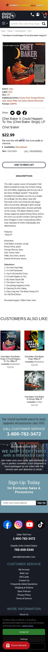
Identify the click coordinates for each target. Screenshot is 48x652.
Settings (24, 639)
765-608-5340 (24, 549)
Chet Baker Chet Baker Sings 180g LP (34, 358)
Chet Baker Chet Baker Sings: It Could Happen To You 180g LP (10, 359)
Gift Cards (24, 577)
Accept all (24, 632)
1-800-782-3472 (24, 434)
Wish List (24, 573)
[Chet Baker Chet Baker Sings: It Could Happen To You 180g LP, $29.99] (10, 340)
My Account (24, 569)
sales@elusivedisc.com (24, 557)
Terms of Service (24, 598)
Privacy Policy (24, 595)
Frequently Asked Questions (24, 584)
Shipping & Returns (24, 587)
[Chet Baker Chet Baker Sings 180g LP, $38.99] (34, 340)
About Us (24, 614)
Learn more (27, 625)
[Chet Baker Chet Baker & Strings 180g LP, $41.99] (34, 381)
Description (24, 176)
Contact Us (24, 580)
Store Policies (24, 591)
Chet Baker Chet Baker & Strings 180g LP (34, 398)
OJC (10, 92)
